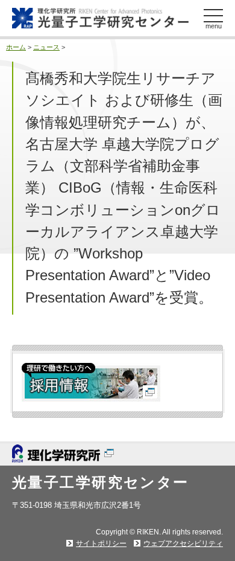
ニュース (46, 47)
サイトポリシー (101, 543)
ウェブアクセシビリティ (183, 543)
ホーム (16, 47)
